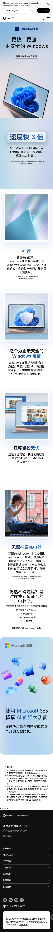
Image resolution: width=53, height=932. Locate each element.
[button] (11, 900)
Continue (43, 10)
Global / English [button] (11, 10)
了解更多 (23, 924)
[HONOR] (10, 815)
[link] (5, 900)
